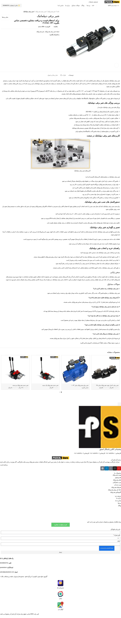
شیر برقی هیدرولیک (40, 11)
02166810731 (4, 563)
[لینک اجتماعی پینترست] (45, 35)
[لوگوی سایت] (112, 1)
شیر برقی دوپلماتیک (40, 83)
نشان (60, 598)
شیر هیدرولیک (51, 11)
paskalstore (3, 567)
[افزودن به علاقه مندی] (93, 357)
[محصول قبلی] (5, 11)
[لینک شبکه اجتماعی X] (46, 35)
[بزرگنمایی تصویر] (116, 65)
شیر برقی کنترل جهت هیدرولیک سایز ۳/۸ (107, 385)
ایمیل (118, 541)
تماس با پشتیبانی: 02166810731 (10, 5)
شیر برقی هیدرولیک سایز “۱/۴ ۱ (79, 385)
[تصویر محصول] (105, 369)
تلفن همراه (117, 535)
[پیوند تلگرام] (41, 35)
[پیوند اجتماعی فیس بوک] (48, 35)
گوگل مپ (60, 609)
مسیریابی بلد (60, 587)
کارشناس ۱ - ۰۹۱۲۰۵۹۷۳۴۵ (113, 453)
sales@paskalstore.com (7, 572)
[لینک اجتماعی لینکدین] (43, 35)
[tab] (70, 74)
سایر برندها (5, 17)
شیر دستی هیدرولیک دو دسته (20, 385)
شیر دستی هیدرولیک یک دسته (50, 385)
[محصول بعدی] (2, 11)
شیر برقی (111, 206)
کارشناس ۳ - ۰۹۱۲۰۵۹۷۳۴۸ (81, 453)
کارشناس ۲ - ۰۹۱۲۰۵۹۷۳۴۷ (97, 453)
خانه (58, 11)
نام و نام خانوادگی (115, 529)
